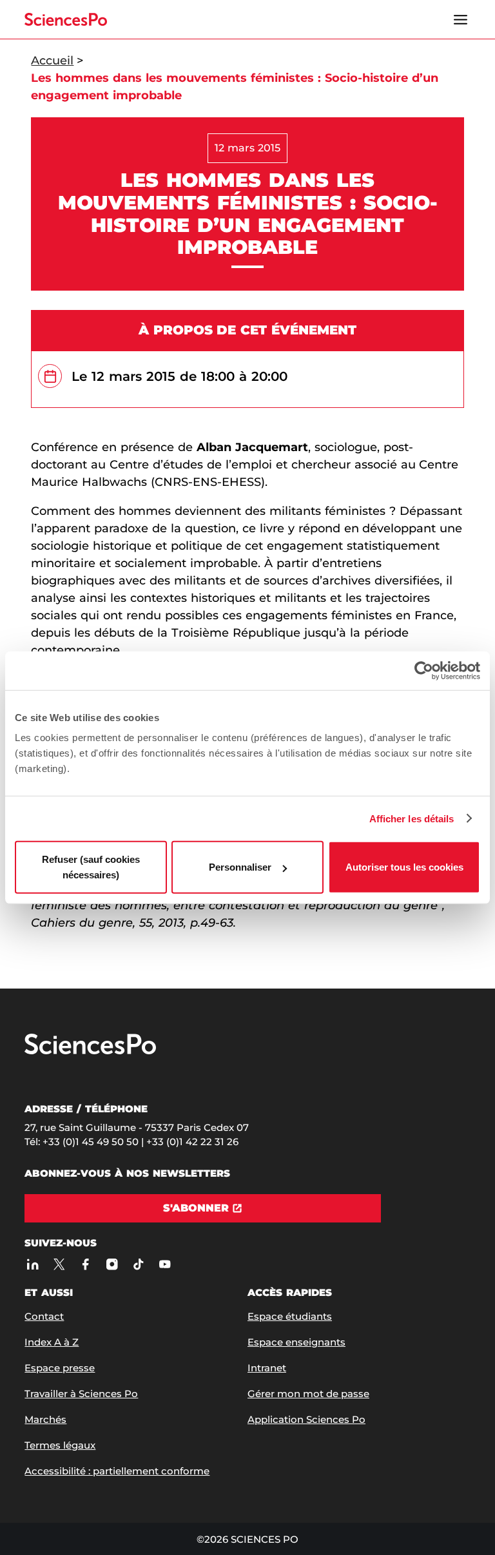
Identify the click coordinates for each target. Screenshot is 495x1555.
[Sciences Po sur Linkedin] (32, 1264)
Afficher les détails (411, 818)
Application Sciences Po (306, 1419)
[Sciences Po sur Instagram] (112, 1264)
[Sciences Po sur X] (59, 1264)
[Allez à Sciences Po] (90, 1051)
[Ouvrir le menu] (461, 19)
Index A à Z (51, 1342)
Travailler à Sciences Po (81, 1393)
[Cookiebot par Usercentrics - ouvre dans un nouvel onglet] (423, 670)
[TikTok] (138, 1264)
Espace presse (59, 1368)
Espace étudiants (290, 1316)
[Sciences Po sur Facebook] (85, 1264)
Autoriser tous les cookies (404, 867)
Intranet (267, 1368)
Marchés (45, 1419)
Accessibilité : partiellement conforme (116, 1471)
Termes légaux (59, 1445)
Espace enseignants (296, 1342)
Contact (44, 1316)
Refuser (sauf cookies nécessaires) (91, 867)
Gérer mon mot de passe (308, 1393)
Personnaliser (240, 867)
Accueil (52, 60)
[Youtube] (165, 1264)
